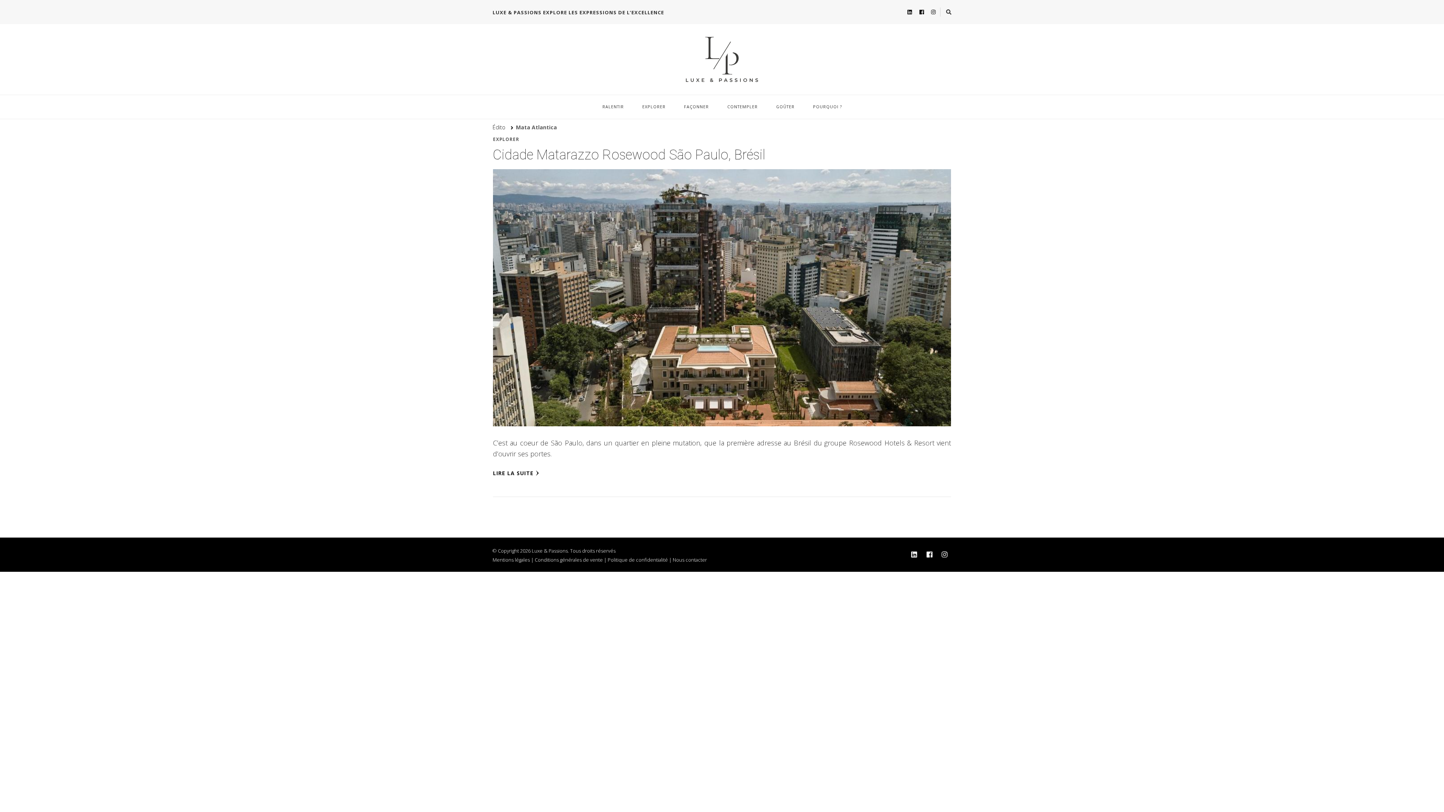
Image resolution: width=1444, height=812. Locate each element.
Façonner (696, 106)
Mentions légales (511, 559)
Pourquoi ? (827, 106)
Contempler (742, 106)
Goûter (785, 106)
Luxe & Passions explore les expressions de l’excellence (578, 12)
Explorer (654, 106)
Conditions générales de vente (569, 559)
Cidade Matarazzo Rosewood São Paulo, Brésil (629, 155)
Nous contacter (690, 559)
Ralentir (613, 106)
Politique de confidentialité (638, 559)
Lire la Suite (513, 473)
